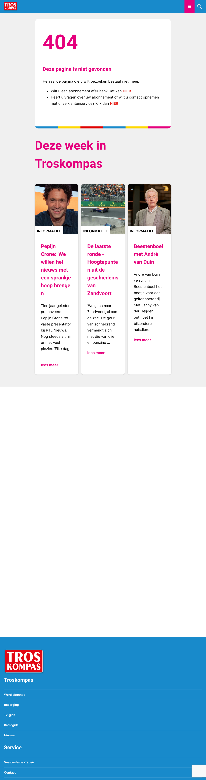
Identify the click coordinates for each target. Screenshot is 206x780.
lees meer (49, 365)
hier (127, 91)
